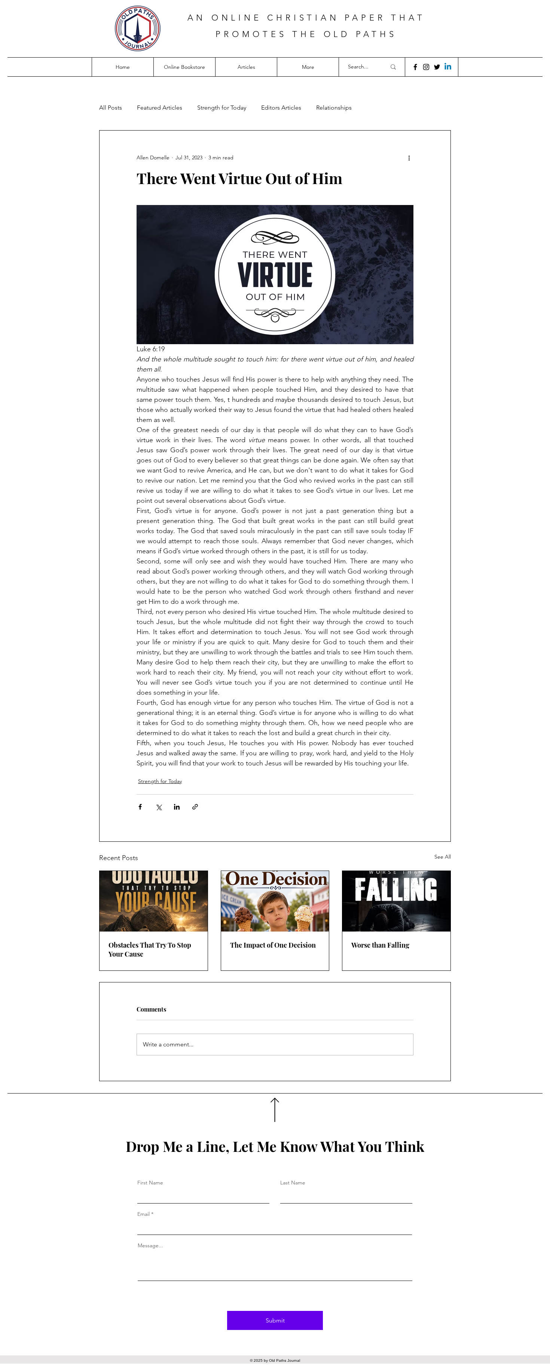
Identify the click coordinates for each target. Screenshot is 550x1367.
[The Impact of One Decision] (275, 901)
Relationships (334, 107)
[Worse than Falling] (396, 901)
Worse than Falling (380, 945)
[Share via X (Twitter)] (158, 806)
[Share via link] (195, 806)
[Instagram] (426, 67)
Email (143, 1214)
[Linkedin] (448, 67)
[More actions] (408, 157)
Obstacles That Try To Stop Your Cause (150, 949)
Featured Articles (159, 107)
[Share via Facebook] (140, 806)
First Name (150, 1182)
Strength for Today (221, 107)
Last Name (292, 1182)
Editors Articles (281, 107)
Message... (150, 1245)
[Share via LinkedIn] (176, 806)
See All (442, 856)
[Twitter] (437, 67)
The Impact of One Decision (273, 945)
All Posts (110, 107)
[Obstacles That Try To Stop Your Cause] (154, 901)
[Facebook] (415, 67)
